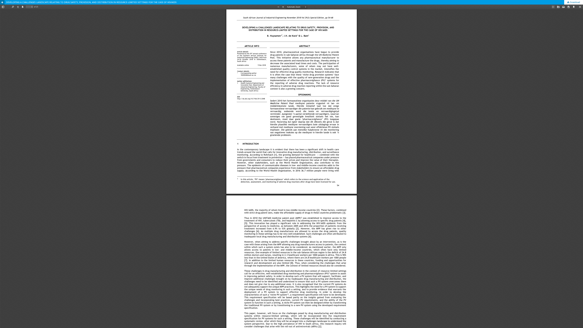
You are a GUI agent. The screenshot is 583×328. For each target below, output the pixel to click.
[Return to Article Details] (2, 2)
